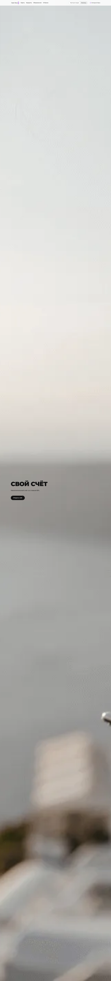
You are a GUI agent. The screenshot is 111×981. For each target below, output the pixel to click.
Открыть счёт (17, 498)
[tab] (74, 3)
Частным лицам (74, 2)
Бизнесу (83, 2)
